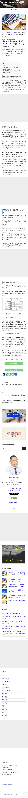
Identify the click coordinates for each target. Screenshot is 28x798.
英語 (3, 709)
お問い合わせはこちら (14, 370)
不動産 (13, 384)
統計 (3, 706)
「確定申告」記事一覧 (14, 363)
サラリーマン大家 (7, 384)
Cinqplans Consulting (13, 2)
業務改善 (4, 700)
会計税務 (6, 382)
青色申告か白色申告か (9, 69)
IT (2, 675)
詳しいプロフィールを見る (14, 488)
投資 (3, 693)
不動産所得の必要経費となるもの (12, 70)
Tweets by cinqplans (7, 784)
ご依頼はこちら (7, 767)
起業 (3, 715)
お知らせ (4, 678)
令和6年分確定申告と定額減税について (12, 613)
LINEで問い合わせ (14, 502)
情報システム (5, 690)
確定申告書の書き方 (9, 72)
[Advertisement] (14, 108)
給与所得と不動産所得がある (11, 67)
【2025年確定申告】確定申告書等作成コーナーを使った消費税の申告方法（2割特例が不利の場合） (13, 633)
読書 (3, 712)
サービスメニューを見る (14, 490)
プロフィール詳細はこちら (10, 765)
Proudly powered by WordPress (9, 794)
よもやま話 (5, 681)
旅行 (3, 697)
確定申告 (20, 384)
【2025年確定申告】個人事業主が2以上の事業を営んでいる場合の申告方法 (16, 573)
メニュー (15, 9)
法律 (3, 703)
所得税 (16, 384)
